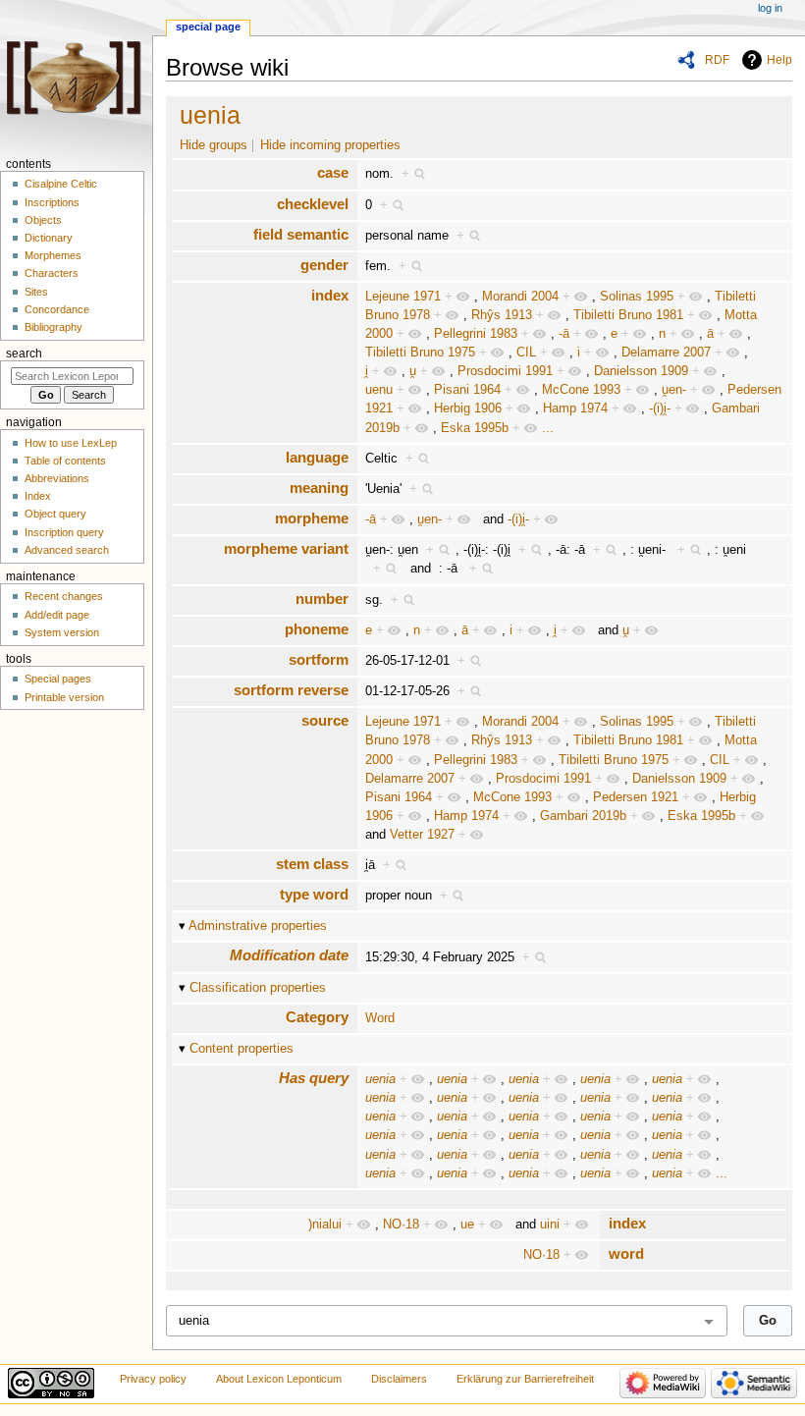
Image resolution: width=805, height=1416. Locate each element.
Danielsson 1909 (641, 371)
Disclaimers (399, 1379)
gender (324, 264)
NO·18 (401, 1224)
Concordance (57, 309)
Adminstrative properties (257, 926)
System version (62, 632)
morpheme (312, 518)
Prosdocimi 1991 (505, 371)
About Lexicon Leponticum (279, 1379)
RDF (717, 60)
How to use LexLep (71, 443)
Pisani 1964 (467, 390)
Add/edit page (57, 615)
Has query (314, 1077)
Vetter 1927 (422, 835)
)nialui (325, 1224)
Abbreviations (57, 478)
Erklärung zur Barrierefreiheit (525, 1379)
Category (317, 1016)
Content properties (241, 1049)
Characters (52, 273)
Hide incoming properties (330, 145)
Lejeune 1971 (403, 296)
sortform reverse (291, 689)
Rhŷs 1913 (501, 315)
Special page (208, 26)
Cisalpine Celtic (61, 184)
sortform (319, 659)
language (317, 457)
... (548, 428)
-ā (564, 334)
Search (24, 353)
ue (467, 1224)
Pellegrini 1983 (475, 334)
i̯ (366, 371)
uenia (210, 115)
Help (779, 60)
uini (550, 1224)
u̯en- (674, 390)
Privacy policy (153, 1379)
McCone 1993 (581, 390)
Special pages (58, 678)
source (325, 720)
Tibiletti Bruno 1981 (628, 315)
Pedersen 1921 (635, 797)
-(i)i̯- (660, 408)
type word (314, 894)
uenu (379, 390)
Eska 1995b (475, 428)
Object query (55, 513)
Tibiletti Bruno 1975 (420, 352)
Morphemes (53, 255)
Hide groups (213, 145)
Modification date (289, 955)
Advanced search (67, 550)
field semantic (301, 234)
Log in (770, 8)
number (322, 598)
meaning (319, 487)
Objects (43, 220)
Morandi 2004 (520, 296)
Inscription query (64, 532)
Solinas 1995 (636, 296)
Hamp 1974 (575, 408)
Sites (36, 292)
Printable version (64, 697)
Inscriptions (52, 202)
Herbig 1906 (468, 408)
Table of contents (65, 460)
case (333, 172)
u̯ (412, 371)
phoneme (317, 629)
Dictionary (49, 238)
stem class (312, 863)
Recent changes (64, 596)
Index (38, 496)
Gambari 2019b (583, 816)
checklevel (313, 203)
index (330, 295)
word (626, 1253)
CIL (526, 352)
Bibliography (53, 327)
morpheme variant (286, 548)
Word (380, 1018)
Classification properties (257, 988)
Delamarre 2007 (666, 352)
